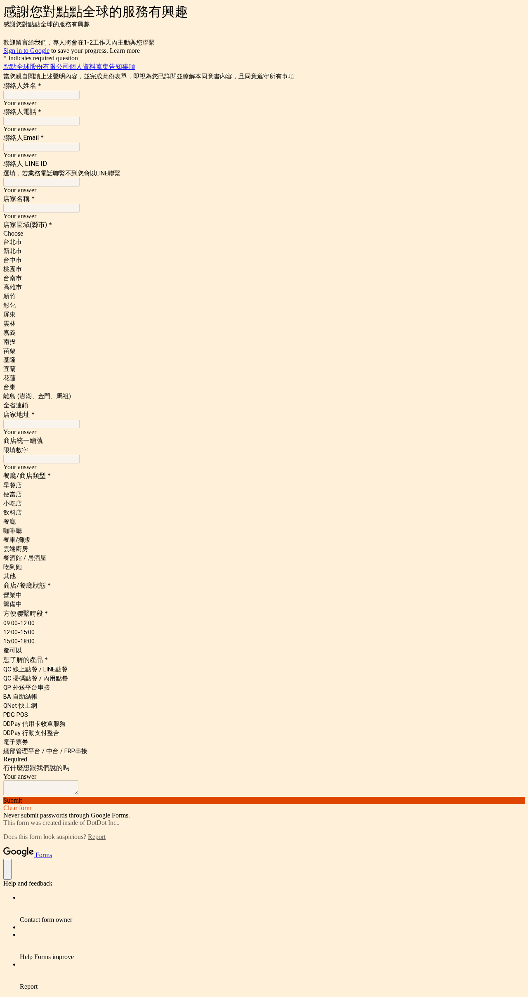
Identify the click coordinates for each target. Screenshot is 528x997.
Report (97, 836)
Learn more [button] (125, 50)
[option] (264, 233)
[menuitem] (272, 909)
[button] (264, 800)
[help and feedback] (7, 869)
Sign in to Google (26, 50)
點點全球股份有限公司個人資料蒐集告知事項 (69, 67)
